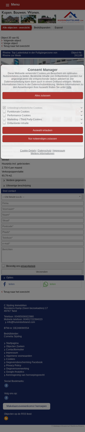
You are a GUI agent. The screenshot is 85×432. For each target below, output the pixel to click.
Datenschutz (44, 150)
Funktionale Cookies (18, 111)
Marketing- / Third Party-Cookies (24, 119)
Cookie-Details (28, 150)
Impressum (59, 150)
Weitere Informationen (42, 153)
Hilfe (68, 87)
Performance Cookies (19, 115)
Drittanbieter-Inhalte (18, 123)
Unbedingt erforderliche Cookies (24, 108)
